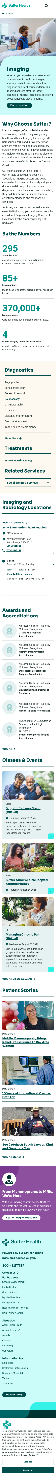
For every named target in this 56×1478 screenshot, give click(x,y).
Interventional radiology (18, 460)
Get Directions (13, 545)
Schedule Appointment (13, 1281)
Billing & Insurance (11, 1302)
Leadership (7, 1345)
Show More (11, 438)
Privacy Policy (30, 1455)
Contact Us (9, 1272)
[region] (28, 1448)
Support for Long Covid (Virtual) (23, 810)
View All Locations (13, 522)
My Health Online (11, 1297)
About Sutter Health (12, 1324)
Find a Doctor (9, 1287)
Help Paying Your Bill (12, 1312)
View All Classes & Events (17, 978)
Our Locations (9, 1292)
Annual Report (11, 1330)
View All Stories (11, 1156)
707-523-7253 (13, 550)
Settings (28, 1461)
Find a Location (19, 105)
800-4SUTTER (13, 1265)
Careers (6, 1340)
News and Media (13, 1373)
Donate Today (14, 1394)
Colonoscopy (12, 399)
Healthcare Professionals (15, 1368)
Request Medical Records (15, 1307)
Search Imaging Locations (21, 1217)
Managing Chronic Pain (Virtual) (23, 936)
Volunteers (7, 1383)
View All (9, 749)
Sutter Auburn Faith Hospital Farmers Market (27, 882)
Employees (7, 1362)
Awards (6, 1335)
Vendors (6, 1378)
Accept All (28, 1470)
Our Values (7, 1350)
